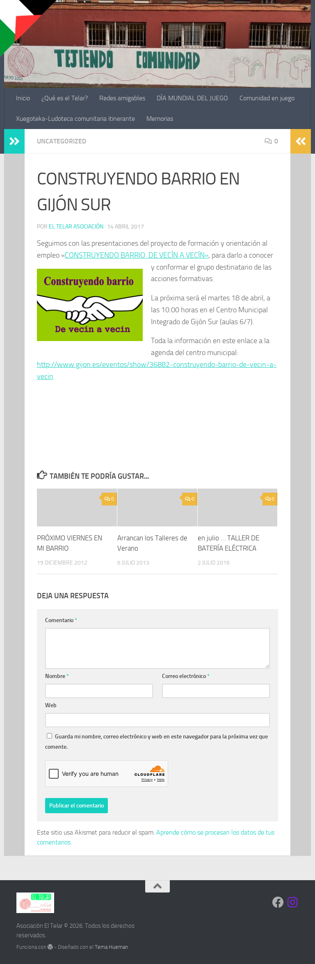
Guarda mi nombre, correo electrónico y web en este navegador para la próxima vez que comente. (156, 741)
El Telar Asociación (76, 226)
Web (51, 705)
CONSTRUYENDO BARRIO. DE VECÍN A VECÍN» (136, 255)
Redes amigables (122, 98)
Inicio (23, 98)
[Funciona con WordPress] (50, 947)
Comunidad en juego (267, 98)
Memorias (159, 118)
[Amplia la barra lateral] (14, 141)
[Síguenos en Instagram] (293, 902)
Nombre (57, 676)
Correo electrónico (186, 676)
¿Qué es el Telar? (64, 98)
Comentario (61, 620)
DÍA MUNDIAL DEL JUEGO (192, 98)
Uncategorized (61, 141)
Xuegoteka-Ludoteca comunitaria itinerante (75, 118)
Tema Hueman (111, 947)
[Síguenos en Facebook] (278, 902)
